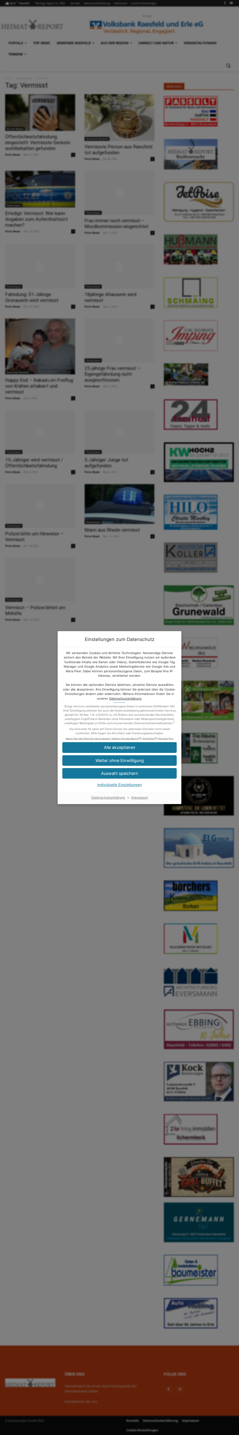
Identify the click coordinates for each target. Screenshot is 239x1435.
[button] (119, 760)
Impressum (139, 797)
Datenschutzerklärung (125, 698)
